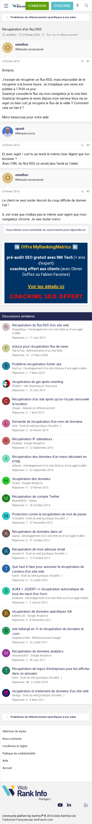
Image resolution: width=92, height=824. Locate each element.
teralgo (16, 695)
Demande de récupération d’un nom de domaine (47, 422)
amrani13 (18, 553)
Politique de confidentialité (18, 753)
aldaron (16, 465)
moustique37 (20, 655)
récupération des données (31, 479)
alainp (15, 535)
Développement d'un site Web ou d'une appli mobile (55, 368)
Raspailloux (19, 329)
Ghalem (17, 386)
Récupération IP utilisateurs (32, 439)
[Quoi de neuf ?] (77, 5)
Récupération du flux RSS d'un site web (40, 325)
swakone (17, 598)
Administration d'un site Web (44, 350)
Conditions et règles (14, 746)
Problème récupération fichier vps (36, 364)
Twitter (32, 500)
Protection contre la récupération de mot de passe (49, 514)
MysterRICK (19, 500)
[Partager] (82, 61)
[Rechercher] (86, 5)
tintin (15, 677)
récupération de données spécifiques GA (42, 612)
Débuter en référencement (38, 408)
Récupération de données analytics (37, 651)
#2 (88, 145)
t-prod (15, 575)
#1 (88, 61)
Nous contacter (12, 738)
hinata (16, 483)
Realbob (17, 443)
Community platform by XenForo (39, 816)
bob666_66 (18, 615)
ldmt (15, 425)
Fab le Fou (18, 350)
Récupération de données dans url (37, 532)
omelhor (11, 34)
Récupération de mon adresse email (38, 549)
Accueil (7, 768)
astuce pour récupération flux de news (40, 346)
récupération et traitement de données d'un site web (50, 691)
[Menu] (6, 6)
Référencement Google (46, 637)
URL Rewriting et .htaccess (40, 386)
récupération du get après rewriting (37, 382)
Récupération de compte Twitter (35, 497)
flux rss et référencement (62, 34)
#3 (88, 191)
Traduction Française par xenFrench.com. (28, 819)
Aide (5, 760)
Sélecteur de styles (14, 731)
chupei (16, 408)
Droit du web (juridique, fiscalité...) (40, 425)
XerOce (16, 368)
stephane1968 (21, 637)
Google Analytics (34, 443)
